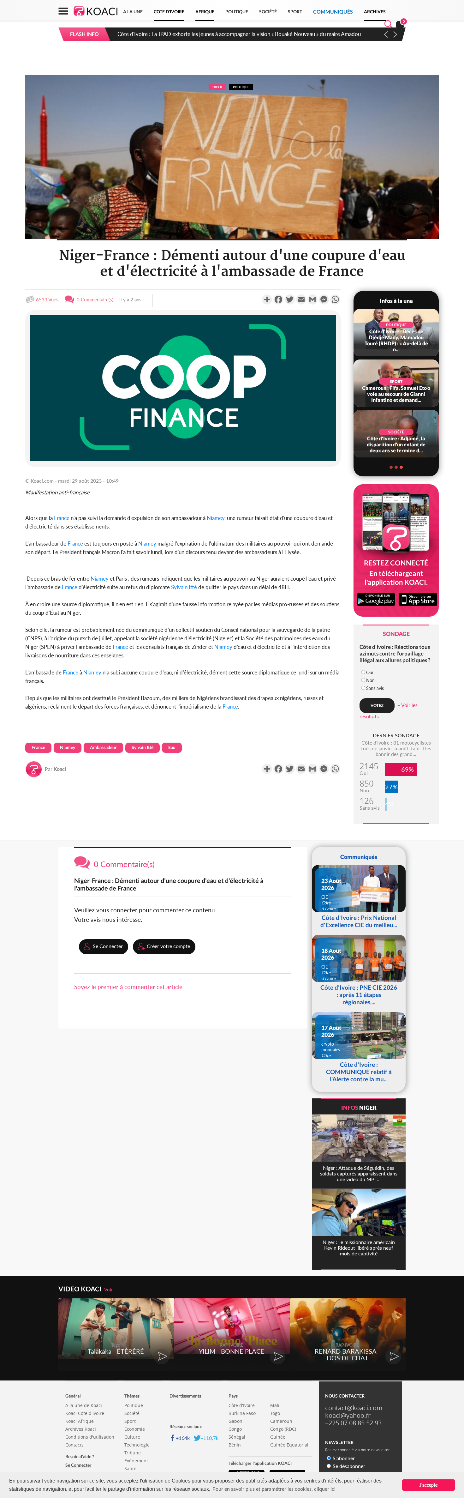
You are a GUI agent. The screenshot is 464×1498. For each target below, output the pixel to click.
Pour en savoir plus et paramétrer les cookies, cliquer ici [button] (274, 1489)
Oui (369, 672)
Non (370, 680)
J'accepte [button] (428, 1485)
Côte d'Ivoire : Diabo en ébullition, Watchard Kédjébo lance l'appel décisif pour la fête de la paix (228, 34)
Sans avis (375, 688)
